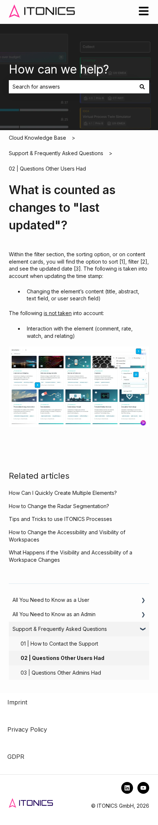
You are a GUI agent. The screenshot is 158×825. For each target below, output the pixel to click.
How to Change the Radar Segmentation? (59, 506)
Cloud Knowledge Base (37, 138)
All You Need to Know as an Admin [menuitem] (54, 614)
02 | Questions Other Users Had (47, 168)
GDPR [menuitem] (15, 756)
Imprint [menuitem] (17, 702)
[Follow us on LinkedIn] (127, 788)
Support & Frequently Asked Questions (56, 153)
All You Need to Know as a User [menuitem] (50, 600)
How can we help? (59, 69)
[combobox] (72, 86)
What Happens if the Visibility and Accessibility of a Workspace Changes (70, 556)
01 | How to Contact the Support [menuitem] (59, 643)
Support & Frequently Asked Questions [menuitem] (59, 629)
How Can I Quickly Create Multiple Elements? (63, 493)
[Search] (142, 86)
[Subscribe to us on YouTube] (143, 788)
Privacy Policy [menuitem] (27, 729)
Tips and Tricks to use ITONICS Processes (60, 519)
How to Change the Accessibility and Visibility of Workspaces (67, 536)
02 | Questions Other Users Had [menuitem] (62, 658)
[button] (143, 600)
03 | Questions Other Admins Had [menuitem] (61, 672)
